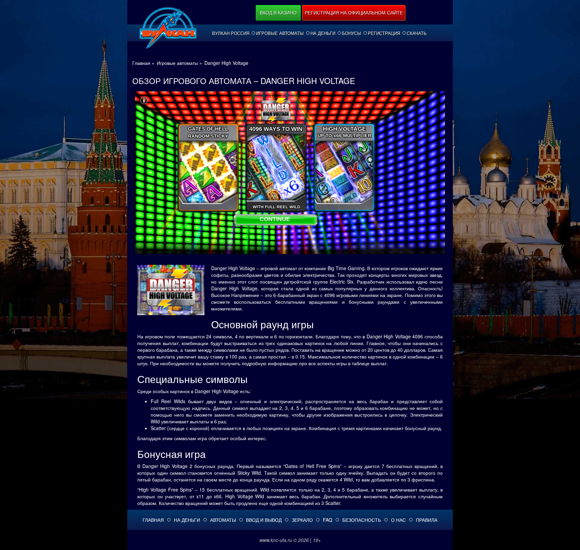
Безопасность (361, 519)
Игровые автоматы (280, 33)
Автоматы (223, 519)
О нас (398, 519)
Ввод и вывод (264, 519)
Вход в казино (278, 12)
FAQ (327, 519)
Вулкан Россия (230, 33)
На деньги (322, 33)
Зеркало (302, 519)
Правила (426, 519)
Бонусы (351, 33)
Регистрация (384, 33)
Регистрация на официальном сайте (354, 12)
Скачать (417, 33)
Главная (153, 519)
